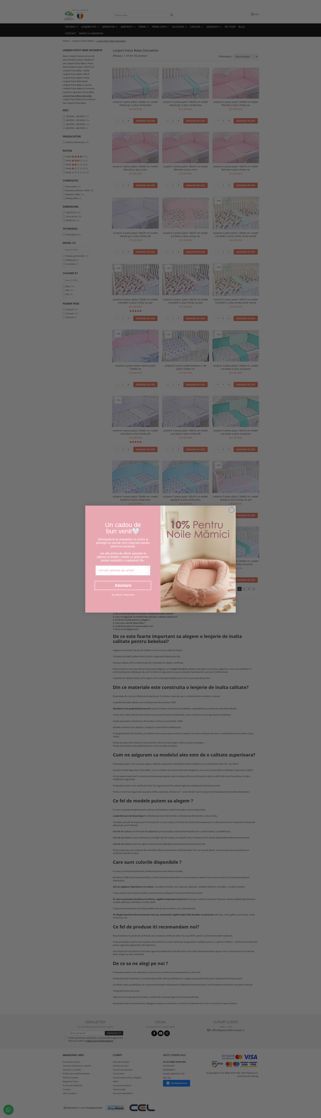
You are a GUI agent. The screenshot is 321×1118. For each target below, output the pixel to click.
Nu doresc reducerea (123, 594)
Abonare (123, 585)
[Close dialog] (231, 510)
